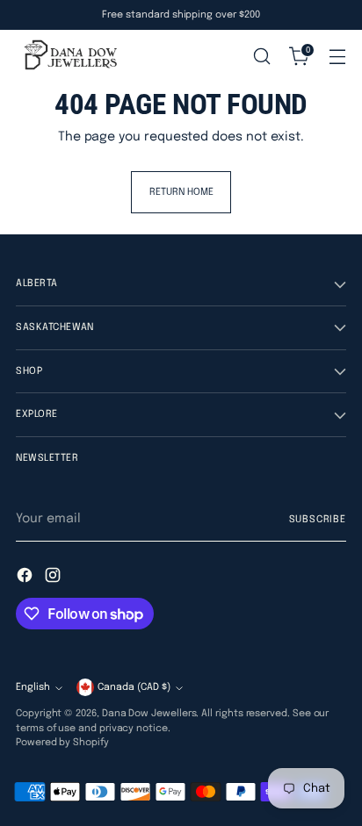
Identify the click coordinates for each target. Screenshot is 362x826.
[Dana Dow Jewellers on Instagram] (54, 578)
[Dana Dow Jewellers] (68, 56)
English (33, 687)
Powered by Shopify (62, 742)
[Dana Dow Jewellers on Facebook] (26, 578)
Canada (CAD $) (134, 687)
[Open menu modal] (337, 57)
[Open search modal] (261, 57)
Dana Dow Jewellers (149, 713)
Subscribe (318, 519)
